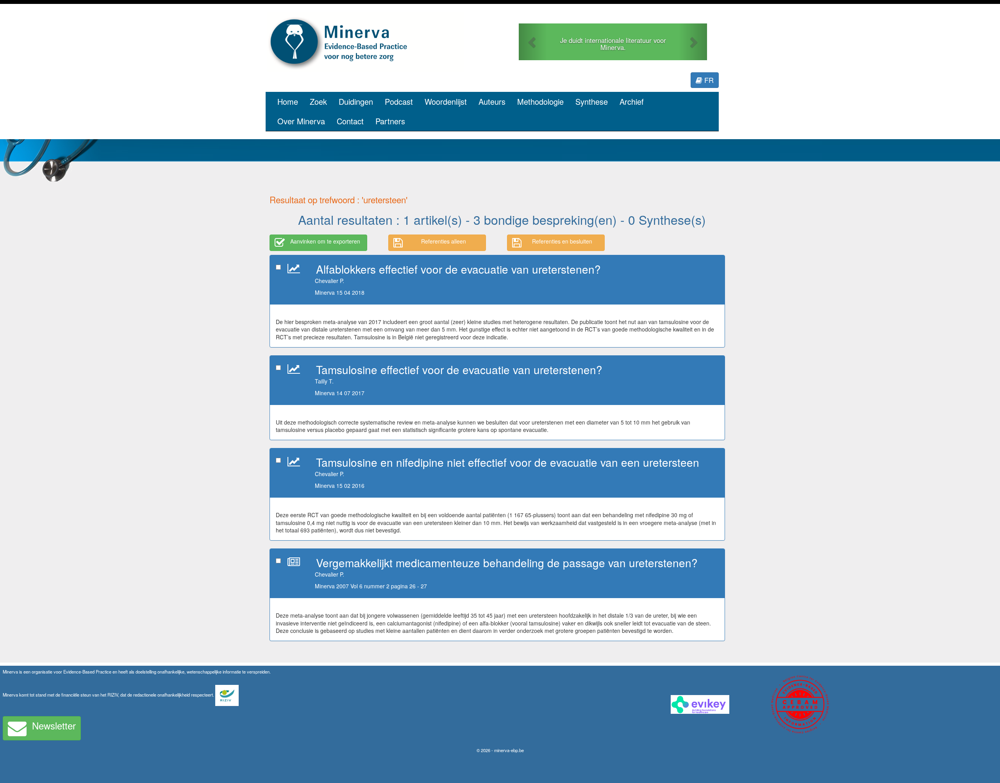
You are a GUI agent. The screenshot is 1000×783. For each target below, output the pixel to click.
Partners (390, 121)
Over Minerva (301, 121)
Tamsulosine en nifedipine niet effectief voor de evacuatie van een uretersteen (507, 462)
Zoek (318, 101)
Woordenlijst (446, 101)
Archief (632, 101)
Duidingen (356, 101)
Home (287, 101)
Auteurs (492, 101)
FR (708, 80)
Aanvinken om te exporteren (325, 241)
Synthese (591, 101)
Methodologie (540, 101)
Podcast (399, 101)
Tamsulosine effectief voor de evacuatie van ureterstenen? (459, 369)
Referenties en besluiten (562, 241)
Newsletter (54, 725)
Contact (350, 121)
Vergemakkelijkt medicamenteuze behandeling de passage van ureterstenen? (507, 562)
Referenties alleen (443, 241)
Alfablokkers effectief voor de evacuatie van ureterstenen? (458, 269)
